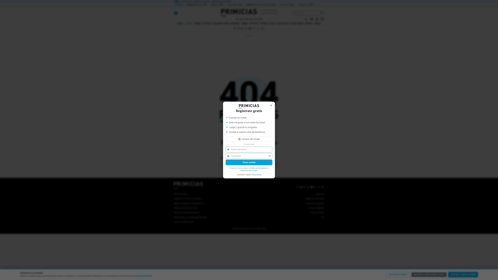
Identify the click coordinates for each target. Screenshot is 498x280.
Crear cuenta (249, 162)
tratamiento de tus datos (248, 170)
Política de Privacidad (257, 168)
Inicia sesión (256, 175)
